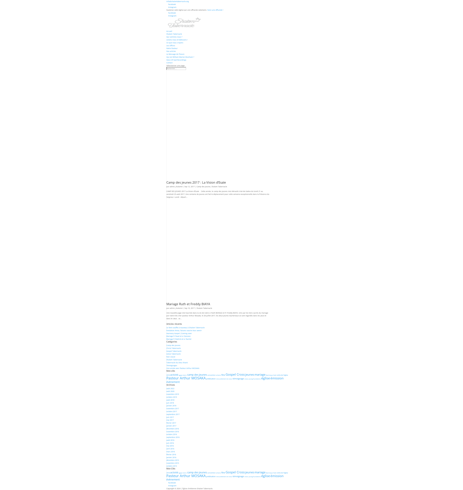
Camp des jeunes (204, 186)
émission (277, 378)
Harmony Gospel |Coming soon (179, 333)
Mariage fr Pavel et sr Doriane (178, 336)
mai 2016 (170, 446)
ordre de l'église (282, 375)
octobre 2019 (171, 397)
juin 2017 (170, 417)
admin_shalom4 (176, 186)
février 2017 (171, 423)
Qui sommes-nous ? (174, 37)
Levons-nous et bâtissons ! (177, 40)
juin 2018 (170, 403)
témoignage (238, 378)
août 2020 (170, 391)
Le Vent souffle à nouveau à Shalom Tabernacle (185, 327)
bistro (185, 375)
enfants (218, 375)
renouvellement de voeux (224, 379)
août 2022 (170, 388)
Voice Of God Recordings (176, 60)
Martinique (269, 375)
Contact (169, 63)
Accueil (169, 31)
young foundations (255, 379)
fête (223, 374)
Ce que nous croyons (174, 42)
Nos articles (171, 51)
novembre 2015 (172, 463)
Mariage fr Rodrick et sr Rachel (178, 339)
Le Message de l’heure (175, 54)
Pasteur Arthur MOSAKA (186, 378)
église (265, 378)
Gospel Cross (235, 374)
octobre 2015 (171, 466)
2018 (168, 375)
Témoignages (171, 365)
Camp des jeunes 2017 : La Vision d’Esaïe (196, 182)
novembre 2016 (172, 431)
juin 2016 (170, 443)
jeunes (249, 374)
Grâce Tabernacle (173, 354)
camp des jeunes (197, 374)
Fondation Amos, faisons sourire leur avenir (184, 330)
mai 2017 (170, 420)
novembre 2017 (172, 408)
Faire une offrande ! (215, 10)
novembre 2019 (172, 394)
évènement (173, 382)
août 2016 (170, 440)
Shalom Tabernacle (174, 34)
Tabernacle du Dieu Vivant (177, 362)
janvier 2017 (171, 426)
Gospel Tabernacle (173, 351)
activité (174, 374)
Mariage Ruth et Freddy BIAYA (188, 304)
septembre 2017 (173, 414)
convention (211, 375)
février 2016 (171, 454)
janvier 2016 (171, 457)
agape (180, 375)
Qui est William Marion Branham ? (180, 57)
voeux (246, 379)
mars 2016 (170, 451)
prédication (211, 378)
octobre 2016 (171, 434)
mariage (260, 374)
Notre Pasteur (172, 48)
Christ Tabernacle (173, 348)
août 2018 (170, 400)
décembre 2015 (172, 460)
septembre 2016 (173, 437)
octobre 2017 (171, 411)
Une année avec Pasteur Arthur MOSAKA (182, 368)
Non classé (170, 357)
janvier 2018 (171, 405)
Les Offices (170, 45)
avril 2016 (170, 449)
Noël (274, 375)
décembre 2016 (172, 429)
